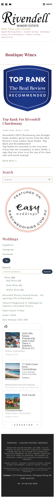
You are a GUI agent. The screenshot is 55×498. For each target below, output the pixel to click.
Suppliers (8, 245)
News (18, 130)
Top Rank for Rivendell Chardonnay (21, 121)
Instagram (8, 249)
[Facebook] (2, 4)
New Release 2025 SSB (15, 319)
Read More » (10, 160)
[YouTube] (10, 4)
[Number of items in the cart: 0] (6, 260)
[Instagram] (6, 4)
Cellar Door (8, 130)
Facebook (8, 254)
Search (6, 267)
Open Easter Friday (13, 310)
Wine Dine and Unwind (16, 28)
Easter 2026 (9, 315)
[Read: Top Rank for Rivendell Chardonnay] (27, 89)
